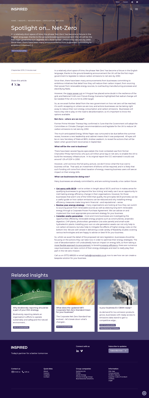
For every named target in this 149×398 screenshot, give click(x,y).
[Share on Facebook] (12, 84)
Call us (26, 372)
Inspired (19, 347)
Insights (22, 21)
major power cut (74, 93)
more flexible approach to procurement (72, 245)
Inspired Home (19, 9)
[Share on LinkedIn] (18, 84)
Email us (17, 372)
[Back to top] (144, 393)
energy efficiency (110, 245)
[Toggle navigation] (136, 9)
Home (13, 21)
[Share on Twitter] (15, 84)
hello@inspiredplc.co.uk (95, 255)
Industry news (34, 21)
